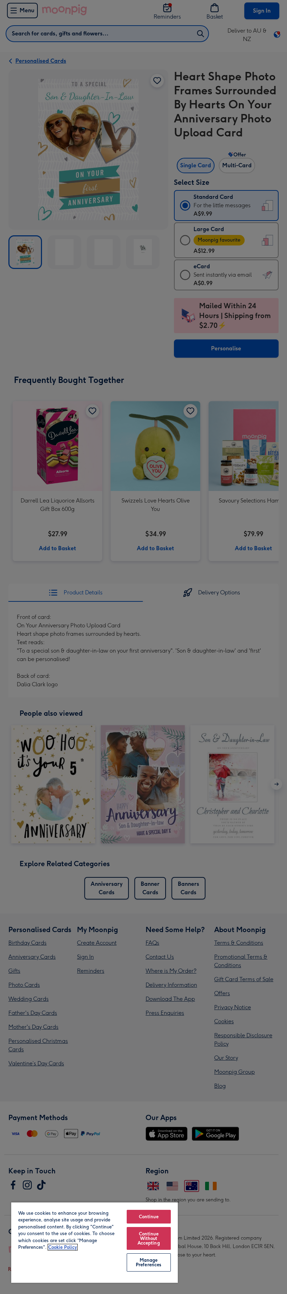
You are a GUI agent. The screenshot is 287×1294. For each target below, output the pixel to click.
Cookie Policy (62, 1247)
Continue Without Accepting (149, 1238)
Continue (149, 1216)
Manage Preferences (148, 1262)
